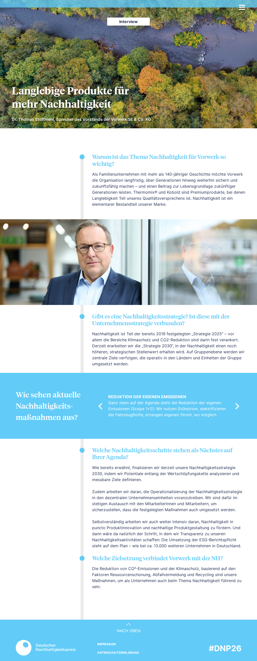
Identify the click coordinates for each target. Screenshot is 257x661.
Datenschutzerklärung (118, 652)
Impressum (106, 644)
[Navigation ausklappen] (242, 6)
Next (237, 406)
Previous (100, 406)
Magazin (97, 7)
